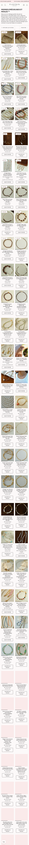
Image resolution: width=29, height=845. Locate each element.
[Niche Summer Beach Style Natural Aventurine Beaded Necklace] (7, 703)
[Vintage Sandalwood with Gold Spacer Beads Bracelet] (7, 243)
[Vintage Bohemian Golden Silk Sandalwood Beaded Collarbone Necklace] (21, 296)
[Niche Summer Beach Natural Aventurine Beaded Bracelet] (21, 677)
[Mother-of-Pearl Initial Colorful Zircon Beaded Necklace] (21, 377)
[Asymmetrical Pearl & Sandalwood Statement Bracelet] (7, 270)
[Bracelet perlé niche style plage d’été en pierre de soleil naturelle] (7, 814)
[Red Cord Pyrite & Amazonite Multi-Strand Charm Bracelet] (21, 114)
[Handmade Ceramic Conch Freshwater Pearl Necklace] (21, 622)
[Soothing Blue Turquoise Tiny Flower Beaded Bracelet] (7, 324)
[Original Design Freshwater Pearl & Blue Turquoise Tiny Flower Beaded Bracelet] (21, 760)
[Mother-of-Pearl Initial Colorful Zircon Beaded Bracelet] (21, 350)
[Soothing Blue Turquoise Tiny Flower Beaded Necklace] (21, 324)
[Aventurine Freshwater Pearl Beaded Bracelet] (21, 649)
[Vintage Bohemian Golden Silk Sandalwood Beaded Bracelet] (7, 296)
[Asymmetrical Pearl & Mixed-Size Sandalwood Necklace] (7, 217)
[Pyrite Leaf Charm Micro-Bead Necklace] (21, 37)
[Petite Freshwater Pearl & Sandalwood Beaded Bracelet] (21, 191)
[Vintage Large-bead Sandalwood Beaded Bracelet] (21, 217)
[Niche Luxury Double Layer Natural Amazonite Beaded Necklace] (7, 649)
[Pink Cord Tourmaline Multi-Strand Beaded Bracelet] (21, 88)
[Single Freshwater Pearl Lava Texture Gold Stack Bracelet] (7, 455)
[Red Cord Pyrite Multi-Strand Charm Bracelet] (21, 63)
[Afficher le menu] (1, 5)
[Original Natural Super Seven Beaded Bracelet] (21, 731)
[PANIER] (26, 5)
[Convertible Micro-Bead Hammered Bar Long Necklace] (7, 63)
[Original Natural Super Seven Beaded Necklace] (7, 760)
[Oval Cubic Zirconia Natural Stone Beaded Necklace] (21, 165)
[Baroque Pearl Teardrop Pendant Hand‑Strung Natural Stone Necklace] (21, 139)
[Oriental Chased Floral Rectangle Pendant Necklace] (7, 350)
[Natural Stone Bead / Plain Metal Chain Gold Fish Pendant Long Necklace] (7, 595)
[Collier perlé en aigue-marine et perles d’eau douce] (21, 788)
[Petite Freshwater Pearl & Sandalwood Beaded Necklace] (21, 270)
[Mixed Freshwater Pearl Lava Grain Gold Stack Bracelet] (7, 428)
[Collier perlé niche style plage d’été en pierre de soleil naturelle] (21, 814)
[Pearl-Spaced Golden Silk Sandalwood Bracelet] (7, 191)
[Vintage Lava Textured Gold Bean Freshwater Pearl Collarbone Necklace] (21, 481)
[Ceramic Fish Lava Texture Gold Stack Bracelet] (21, 402)
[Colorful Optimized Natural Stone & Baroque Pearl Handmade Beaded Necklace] (7, 622)
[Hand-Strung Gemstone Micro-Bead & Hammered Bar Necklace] (7, 37)
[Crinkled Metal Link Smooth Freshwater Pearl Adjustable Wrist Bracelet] (7, 509)
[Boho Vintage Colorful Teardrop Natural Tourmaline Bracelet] (21, 595)
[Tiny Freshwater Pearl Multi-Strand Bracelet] (7, 114)
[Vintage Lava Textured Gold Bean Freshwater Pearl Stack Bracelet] (7, 481)
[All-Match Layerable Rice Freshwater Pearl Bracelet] (21, 703)
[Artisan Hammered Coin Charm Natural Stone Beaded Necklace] (7, 139)
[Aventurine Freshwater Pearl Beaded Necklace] (7, 677)
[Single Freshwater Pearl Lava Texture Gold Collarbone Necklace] (21, 455)
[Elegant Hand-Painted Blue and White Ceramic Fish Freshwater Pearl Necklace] (7, 731)
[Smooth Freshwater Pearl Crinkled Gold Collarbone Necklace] (21, 509)
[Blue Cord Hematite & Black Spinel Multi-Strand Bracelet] (7, 88)
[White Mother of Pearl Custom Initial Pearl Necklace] (7, 402)
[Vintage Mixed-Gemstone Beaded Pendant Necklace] (7, 165)
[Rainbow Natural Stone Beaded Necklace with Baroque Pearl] (7, 377)
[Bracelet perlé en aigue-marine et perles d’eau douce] (7, 788)
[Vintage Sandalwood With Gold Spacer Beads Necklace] (21, 243)
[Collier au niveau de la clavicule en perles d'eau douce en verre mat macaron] (7, 537)
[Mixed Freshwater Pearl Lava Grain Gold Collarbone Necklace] (21, 428)
